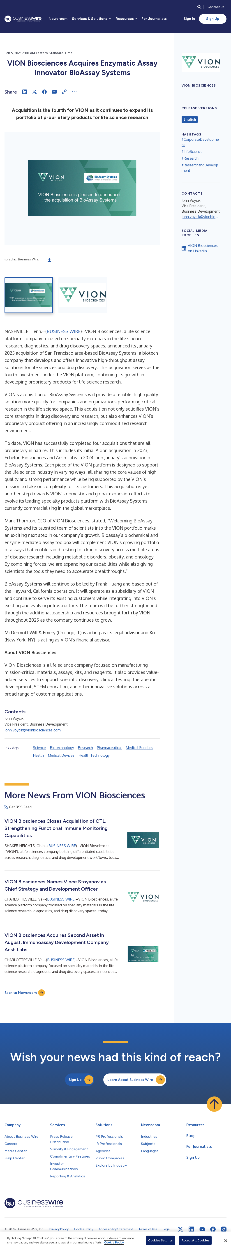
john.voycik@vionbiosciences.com (33, 730)
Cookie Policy (114, 1242)
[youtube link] (202, 1229)
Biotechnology (62, 747)
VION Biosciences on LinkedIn (203, 248)
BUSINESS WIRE (64, 331)
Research (85, 747)
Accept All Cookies (195, 1240)
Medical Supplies (139, 747)
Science (39, 747)
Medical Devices (61, 755)
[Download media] (49, 260)
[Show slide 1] (29, 295)
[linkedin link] (191, 1229)
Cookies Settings (160, 1240)
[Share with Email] (54, 91)
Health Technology (94, 755)
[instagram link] (223, 1229)
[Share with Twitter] (34, 91)
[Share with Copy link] (64, 91)
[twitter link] (180, 1229)
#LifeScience (192, 151)
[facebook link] (213, 1229)
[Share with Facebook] (44, 91)
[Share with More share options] (74, 91)
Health (38, 755)
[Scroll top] (214, 1104)
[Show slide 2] (82, 295)
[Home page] (23, 19)
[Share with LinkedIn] (24, 91)
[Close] (225, 1241)
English (189, 119)
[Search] (199, 7)
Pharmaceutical (109, 747)
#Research (190, 158)
